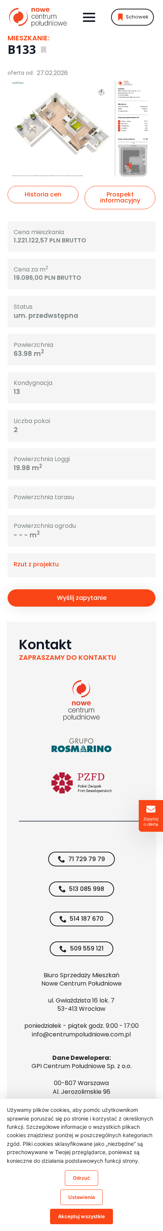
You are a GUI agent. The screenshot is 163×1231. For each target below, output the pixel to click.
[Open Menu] (89, 17)
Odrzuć (82, 1178)
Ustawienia (81, 1197)
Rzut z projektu (36, 564)
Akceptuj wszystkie (81, 1216)
